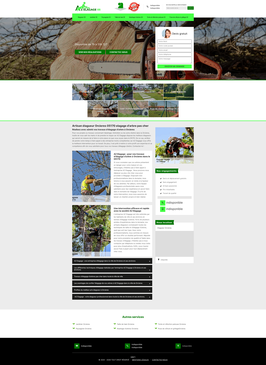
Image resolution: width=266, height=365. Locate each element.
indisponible (155, 5)
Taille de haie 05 (120, 17)
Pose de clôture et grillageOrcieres (171, 329)
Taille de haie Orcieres (125, 324)
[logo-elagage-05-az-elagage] (87, 7)
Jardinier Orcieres (83, 324)
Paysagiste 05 (106, 17)
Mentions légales (140, 360)
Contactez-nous (118, 52)
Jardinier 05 (93, 17)
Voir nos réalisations (90, 52)
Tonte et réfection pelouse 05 (156, 17)
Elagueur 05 (82, 17)
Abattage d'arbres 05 (136, 17)
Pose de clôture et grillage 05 (179, 17)
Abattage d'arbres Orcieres (127, 329)
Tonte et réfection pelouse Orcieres (172, 324)
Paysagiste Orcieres (83, 329)
